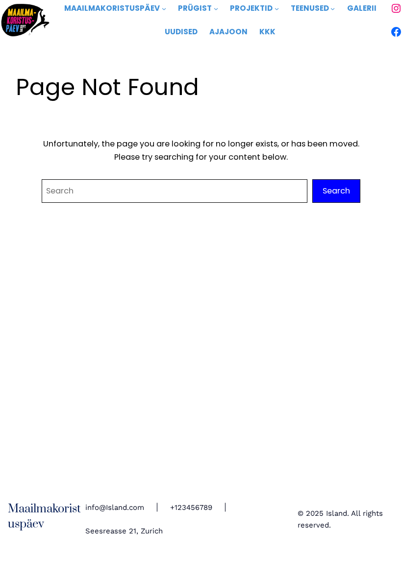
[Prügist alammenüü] (216, 8)
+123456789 (191, 507)
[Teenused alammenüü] (332, 8)
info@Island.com (114, 507)
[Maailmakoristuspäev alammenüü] (164, 8)
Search (336, 190)
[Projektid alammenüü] (277, 8)
